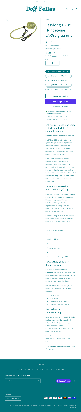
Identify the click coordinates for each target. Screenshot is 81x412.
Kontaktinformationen (70, 405)
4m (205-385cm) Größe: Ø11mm (58, 89)
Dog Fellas (15, 405)
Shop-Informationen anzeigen (57, 119)
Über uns (31, 369)
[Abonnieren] (38, 381)
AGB (46, 369)
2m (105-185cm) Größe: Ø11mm (58, 71)
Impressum (39, 369)
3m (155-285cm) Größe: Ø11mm (58, 80)
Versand (54, 55)
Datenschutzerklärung (57, 369)
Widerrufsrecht (35, 405)
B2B (18, 369)
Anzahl (47, 59)
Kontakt (23, 369)
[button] (4, 9)
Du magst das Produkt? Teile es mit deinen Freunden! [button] (61, 348)
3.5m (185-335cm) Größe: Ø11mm (59, 85)
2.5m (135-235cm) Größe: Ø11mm (59, 76)
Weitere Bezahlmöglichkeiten (61, 106)
